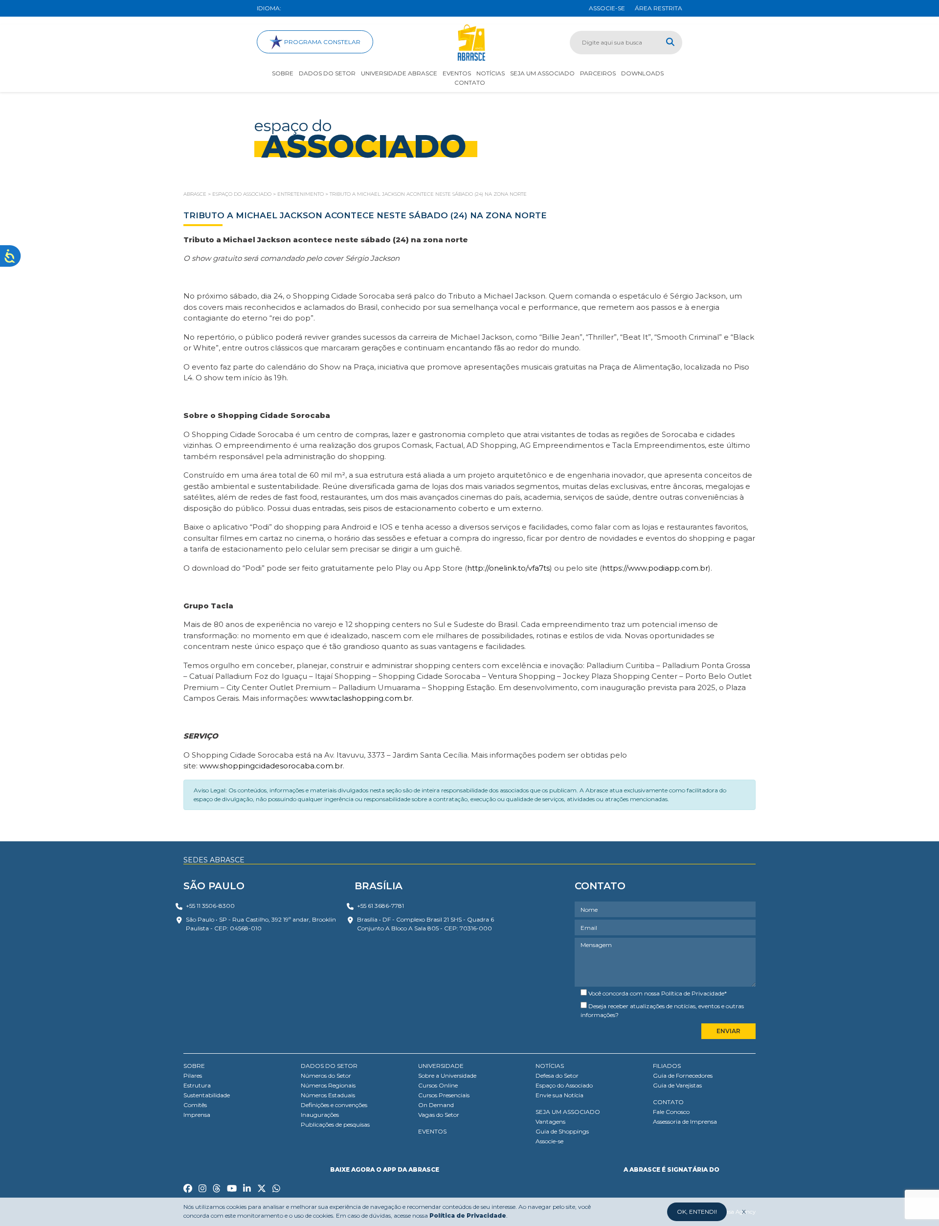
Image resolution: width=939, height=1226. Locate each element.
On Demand (436, 1105)
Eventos (457, 73)
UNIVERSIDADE (441, 1065)
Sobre (282, 73)
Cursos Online (438, 1085)
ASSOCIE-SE (607, 8)
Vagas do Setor (438, 1114)
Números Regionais (328, 1085)
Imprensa (196, 1114)
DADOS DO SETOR (329, 1065)
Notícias (490, 73)
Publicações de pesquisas (335, 1124)
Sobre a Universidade (447, 1075)
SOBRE (194, 1065)
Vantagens (550, 1121)
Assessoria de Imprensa (685, 1121)
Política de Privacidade (692, 993)
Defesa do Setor (557, 1075)
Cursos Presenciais (444, 1095)
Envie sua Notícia (559, 1095)
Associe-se (549, 1141)
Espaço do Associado (564, 1085)
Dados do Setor (327, 73)
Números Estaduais (328, 1095)
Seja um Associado (542, 73)
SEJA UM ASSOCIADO (568, 1111)
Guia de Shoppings (562, 1131)
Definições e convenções (334, 1105)
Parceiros (598, 73)
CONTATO (668, 1102)
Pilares (192, 1075)
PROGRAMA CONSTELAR (321, 42)
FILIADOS (667, 1065)
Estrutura (197, 1085)
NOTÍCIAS (550, 1065)
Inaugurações (320, 1114)
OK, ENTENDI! (697, 1211)
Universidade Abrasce (399, 73)
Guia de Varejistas (677, 1085)
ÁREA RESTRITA (658, 8)
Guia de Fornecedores (683, 1075)
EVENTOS (432, 1131)
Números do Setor (326, 1075)
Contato (469, 82)
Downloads (642, 73)
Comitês (195, 1105)
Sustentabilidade (206, 1095)
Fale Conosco (671, 1111)
